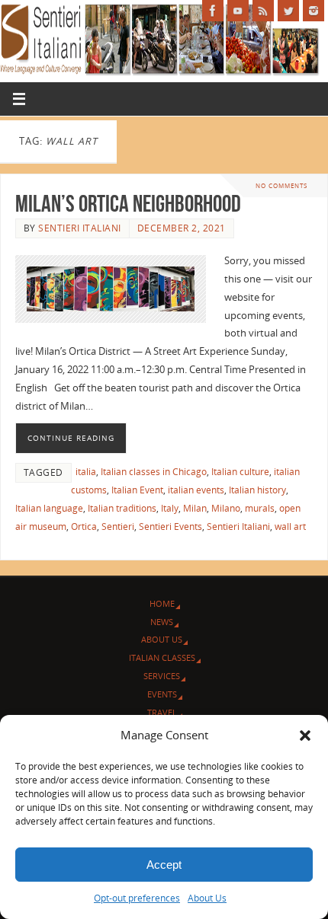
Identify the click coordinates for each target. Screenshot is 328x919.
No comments (281, 185)
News (161, 621)
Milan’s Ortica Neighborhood (128, 203)
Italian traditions (122, 508)
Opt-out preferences (137, 898)
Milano (225, 508)
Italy (169, 508)
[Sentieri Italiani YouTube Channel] (238, 10)
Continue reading (70, 437)
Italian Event (137, 489)
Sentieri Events (170, 526)
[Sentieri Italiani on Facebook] (212, 10)
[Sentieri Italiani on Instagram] (313, 10)
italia (86, 471)
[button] (305, 735)
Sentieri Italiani (79, 228)
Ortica (84, 526)
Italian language (49, 508)
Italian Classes (162, 657)
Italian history (257, 489)
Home (162, 603)
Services (161, 675)
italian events (196, 489)
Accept (164, 864)
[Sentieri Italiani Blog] (263, 10)
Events (162, 694)
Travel (162, 712)
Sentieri (117, 526)
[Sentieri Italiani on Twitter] (288, 10)
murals (260, 508)
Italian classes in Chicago (154, 471)
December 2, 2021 (181, 228)
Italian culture (240, 471)
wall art (290, 526)
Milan (195, 508)
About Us (207, 898)
